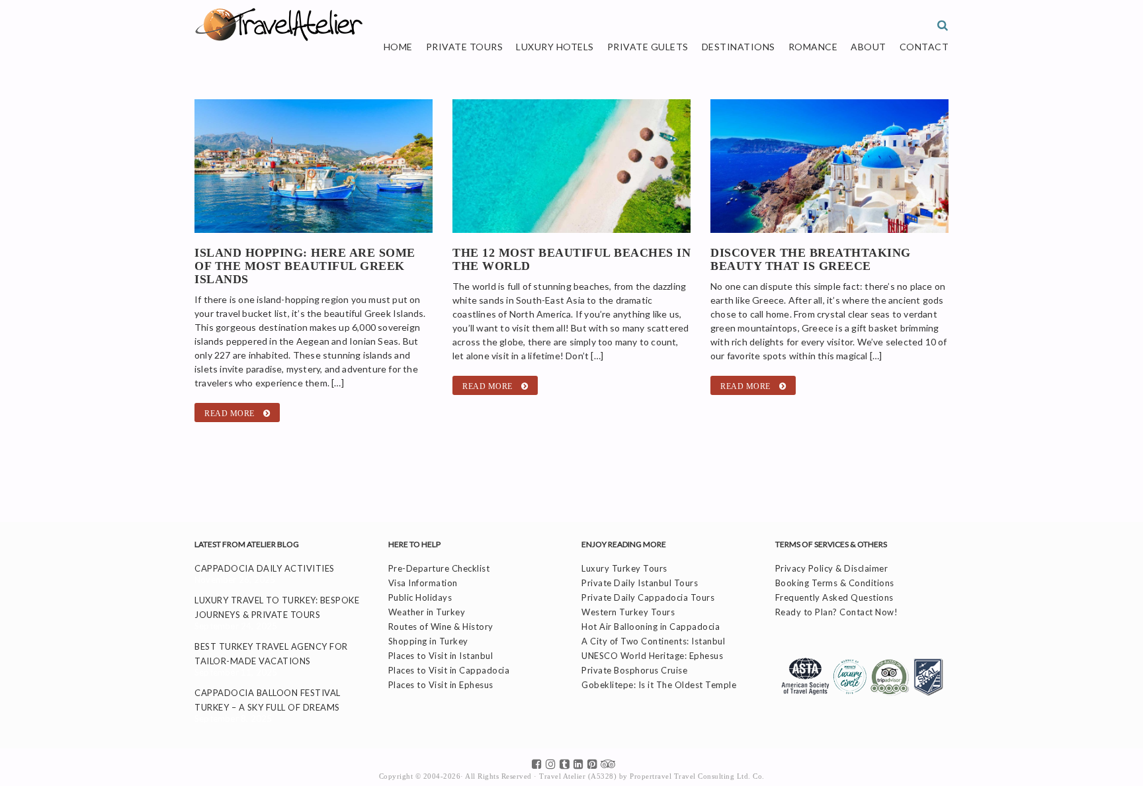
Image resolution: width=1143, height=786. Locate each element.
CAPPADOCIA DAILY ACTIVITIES (264, 568)
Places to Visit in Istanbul (440, 655)
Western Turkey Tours (628, 612)
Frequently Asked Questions (834, 597)
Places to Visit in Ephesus (440, 684)
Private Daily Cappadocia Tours (647, 597)
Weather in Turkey (427, 612)
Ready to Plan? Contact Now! (836, 612)
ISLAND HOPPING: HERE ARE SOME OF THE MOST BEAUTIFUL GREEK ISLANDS (304, 266)
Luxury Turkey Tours (624, 568)
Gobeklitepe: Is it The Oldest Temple (658, 684)
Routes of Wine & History (440, 626)
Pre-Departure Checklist (439, 568)
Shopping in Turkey (428, 641)
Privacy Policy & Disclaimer (831, 568)
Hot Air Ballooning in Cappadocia (650, 626)
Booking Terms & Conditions (834, 583)
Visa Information (423, 583)
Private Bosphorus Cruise (634, 670)
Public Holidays (420, 597)
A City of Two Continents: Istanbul (653, 641)
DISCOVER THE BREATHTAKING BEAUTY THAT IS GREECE (810, 259)
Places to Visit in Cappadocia (449, 670)
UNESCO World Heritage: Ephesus (652, 655)
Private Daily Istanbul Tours (639, 583)
